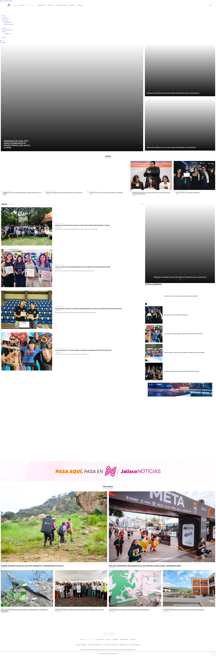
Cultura (149, 145)
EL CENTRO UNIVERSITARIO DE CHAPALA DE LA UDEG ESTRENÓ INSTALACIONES (183, 609)
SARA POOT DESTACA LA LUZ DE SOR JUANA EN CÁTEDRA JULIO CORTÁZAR (171, 147)
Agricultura (57, 306)
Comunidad (149, 90)
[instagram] (4, 42)
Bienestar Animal (4, 608)
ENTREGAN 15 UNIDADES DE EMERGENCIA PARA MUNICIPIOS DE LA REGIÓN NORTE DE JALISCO (79, 609)
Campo (61, 306)
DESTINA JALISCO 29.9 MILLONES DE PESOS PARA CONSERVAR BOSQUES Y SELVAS (82, 225)
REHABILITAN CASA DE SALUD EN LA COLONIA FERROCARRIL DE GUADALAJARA (129, 609)
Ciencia (6, 138)
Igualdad (134, 191)
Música (62, 348)
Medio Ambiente (60, 223)
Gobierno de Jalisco (58, 608)
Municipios (5, 563)
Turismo (158, 90)
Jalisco (9, 138)
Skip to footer (10, 1)
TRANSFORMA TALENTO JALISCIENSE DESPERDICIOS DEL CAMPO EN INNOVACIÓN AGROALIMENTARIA (88, 309)
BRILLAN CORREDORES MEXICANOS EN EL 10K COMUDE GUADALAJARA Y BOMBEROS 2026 (145, 566)
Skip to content (3, 1)
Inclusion (137, 191)
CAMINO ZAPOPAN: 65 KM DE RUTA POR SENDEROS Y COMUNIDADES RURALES (32, 566)
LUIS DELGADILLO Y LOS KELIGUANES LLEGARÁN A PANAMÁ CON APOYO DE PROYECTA (83, 350)
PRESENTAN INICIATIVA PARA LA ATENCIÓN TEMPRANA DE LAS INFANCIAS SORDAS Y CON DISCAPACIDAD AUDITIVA (180, 276)
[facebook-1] (0, 42)
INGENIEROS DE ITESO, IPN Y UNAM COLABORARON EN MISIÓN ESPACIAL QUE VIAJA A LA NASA (17, 144)
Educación (165, 608)
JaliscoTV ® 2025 (101, 653)
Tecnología (14, 138)
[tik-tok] (3, 42)
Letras (157, 145)
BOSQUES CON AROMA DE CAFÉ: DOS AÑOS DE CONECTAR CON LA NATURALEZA (173, 93)
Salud (117, 608)
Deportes (110, 563)
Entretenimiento (181, 191)
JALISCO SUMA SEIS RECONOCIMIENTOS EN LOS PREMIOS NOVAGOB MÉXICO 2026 (82, 267)
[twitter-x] (2, 42)
